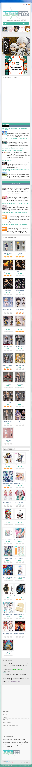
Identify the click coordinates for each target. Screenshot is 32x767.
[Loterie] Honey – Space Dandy (9, 195)
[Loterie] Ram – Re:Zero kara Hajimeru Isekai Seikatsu (15, 203)
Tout (5, 126)
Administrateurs (9, 669)
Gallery (5, 717)
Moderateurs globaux (17, 669)
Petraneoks (23, 676)
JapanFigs (18, 762)
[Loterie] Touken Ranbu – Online (10, 186)
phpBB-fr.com (9, 765)
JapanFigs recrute (8, 719)
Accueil (5, 714)
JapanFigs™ (8, 761)
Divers (12, 126)
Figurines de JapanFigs (9, 237)
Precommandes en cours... (10, 78)
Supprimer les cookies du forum (11, 725)
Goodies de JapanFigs (9, 449)
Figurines (4, 182)
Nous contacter (7, 722)
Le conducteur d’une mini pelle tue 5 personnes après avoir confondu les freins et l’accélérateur (15, 139)
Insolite (27, 126)
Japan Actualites (6, 124)
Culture (19, 126)
